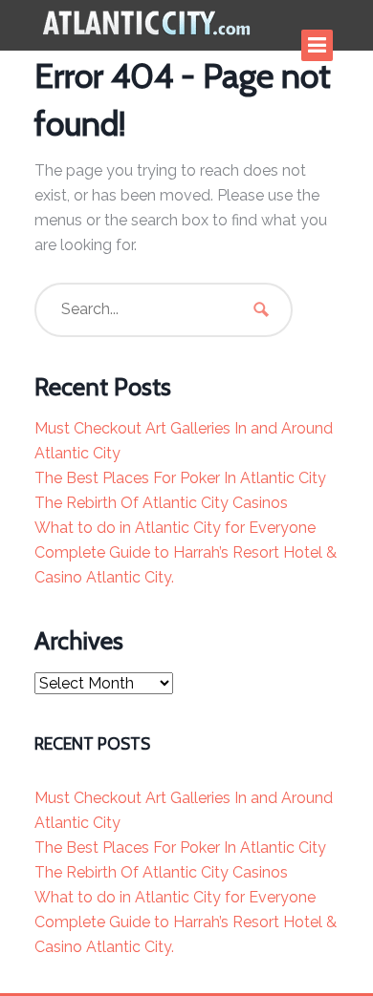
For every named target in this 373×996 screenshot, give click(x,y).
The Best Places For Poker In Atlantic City (180, 478)
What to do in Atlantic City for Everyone (175, 528)
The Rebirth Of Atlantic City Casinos (161, 503)
